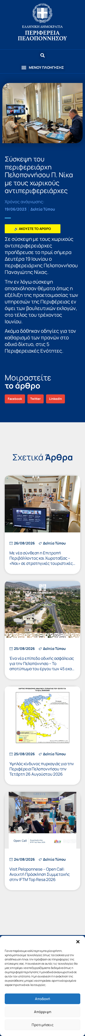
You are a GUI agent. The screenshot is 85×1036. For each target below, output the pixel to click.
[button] (78, 941)
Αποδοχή (42, 998)
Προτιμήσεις (42, 1024)
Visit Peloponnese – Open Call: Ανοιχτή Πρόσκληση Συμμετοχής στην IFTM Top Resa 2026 (39, 874)
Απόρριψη (42, 1011)
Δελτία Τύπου (42, 209)
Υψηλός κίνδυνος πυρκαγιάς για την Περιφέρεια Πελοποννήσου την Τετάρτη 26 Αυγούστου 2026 (41, 769)
